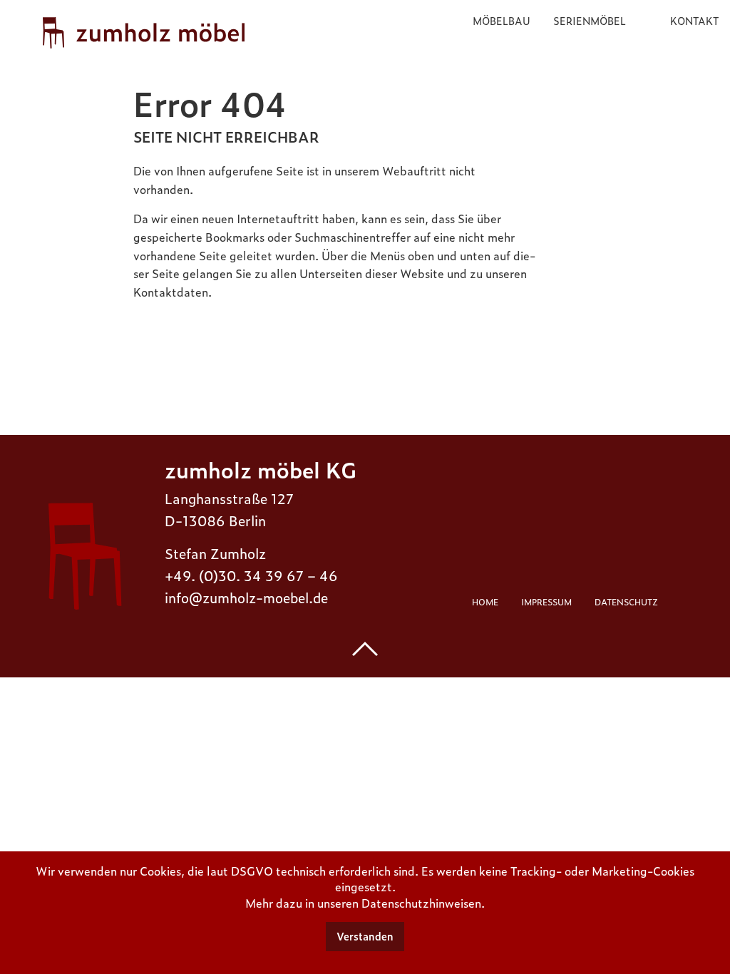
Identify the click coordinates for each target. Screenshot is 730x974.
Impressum (546, 601)
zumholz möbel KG (260, 469)
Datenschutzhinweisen (421, 902)
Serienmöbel (589, 20)
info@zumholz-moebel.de (246, 597)
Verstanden (365, 936)
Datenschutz (626, 601)
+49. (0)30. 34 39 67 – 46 (251, 575)
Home (485, 601)
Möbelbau (501, 20)
